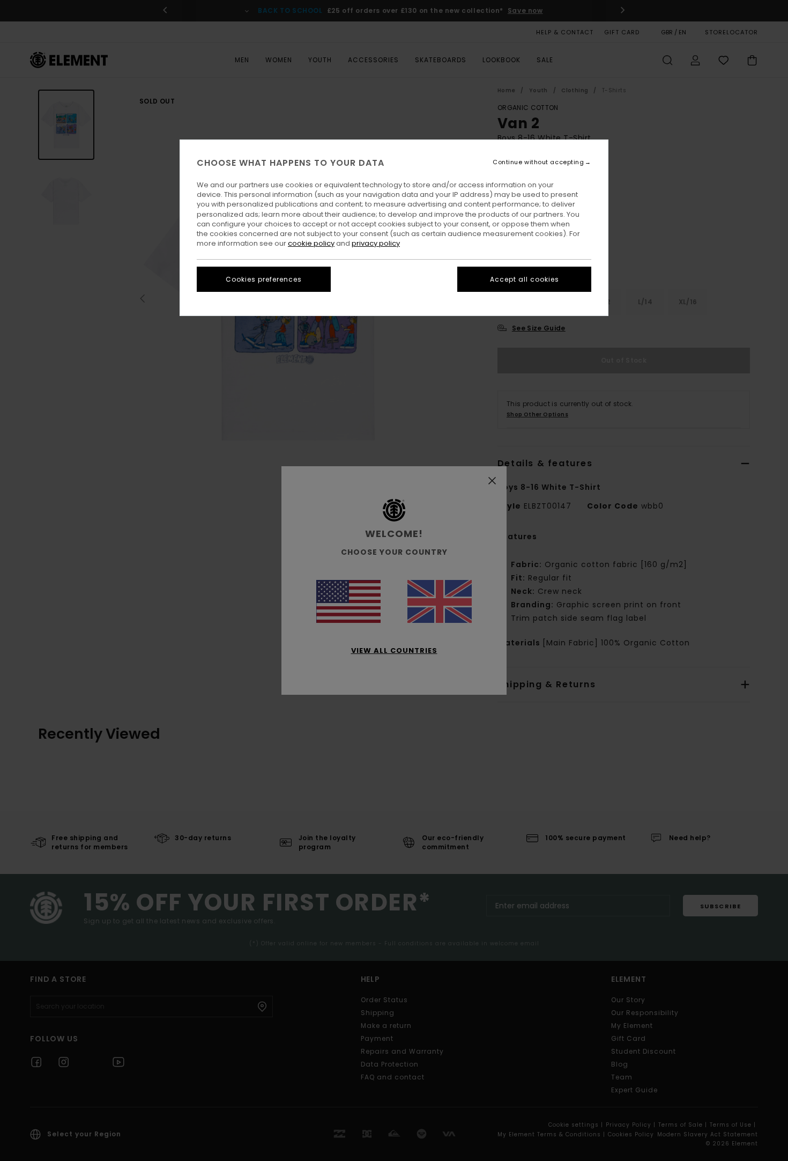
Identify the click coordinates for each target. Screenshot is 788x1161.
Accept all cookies (524, 279)
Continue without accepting (538, 162)
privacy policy (376, 243)
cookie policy (311, 243)
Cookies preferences (264, 279)
